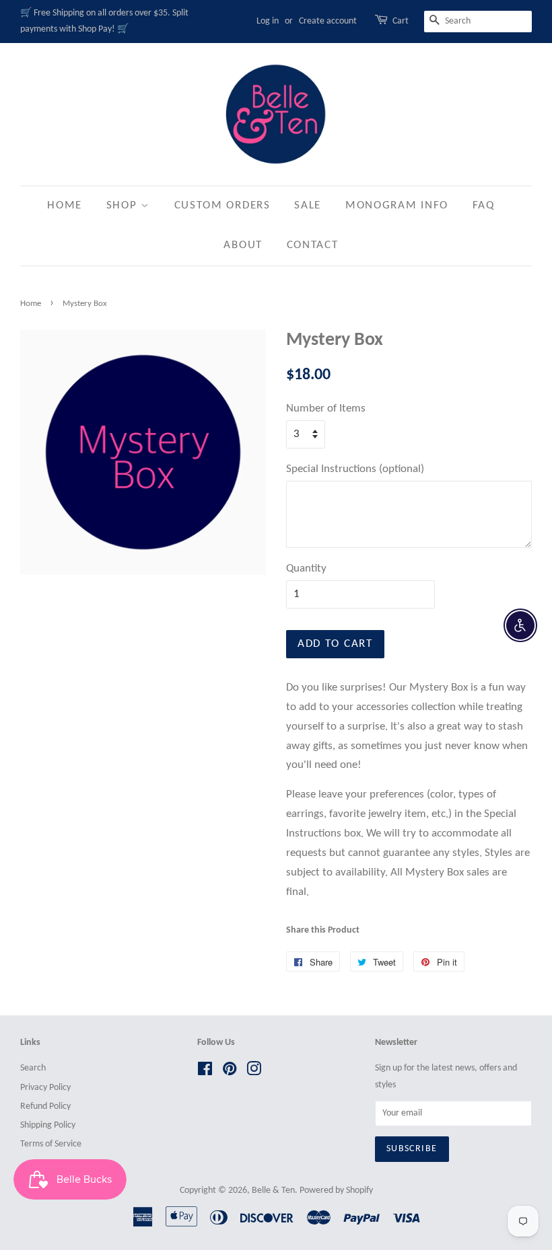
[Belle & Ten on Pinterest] (229, 1072)
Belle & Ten (273, 1190)
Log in (267, 21)
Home (64, 205)
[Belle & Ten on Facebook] (205, 1072)
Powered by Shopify (336, 1190)
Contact (313, 245)
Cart (400, 21)
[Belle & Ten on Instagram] (253, 1072)
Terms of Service (50, 1144)
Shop (123, 205)
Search (33, 1068)
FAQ (484, 205)
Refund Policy (45, 1106)
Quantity (306, 568)
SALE (307, 205)
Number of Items (326, 408)
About (243, 245)
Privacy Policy (45, 1088)
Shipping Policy (47, 1125)
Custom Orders (222, 205)
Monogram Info (396, 205)
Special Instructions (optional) (355, 469)
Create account (328, 21)
